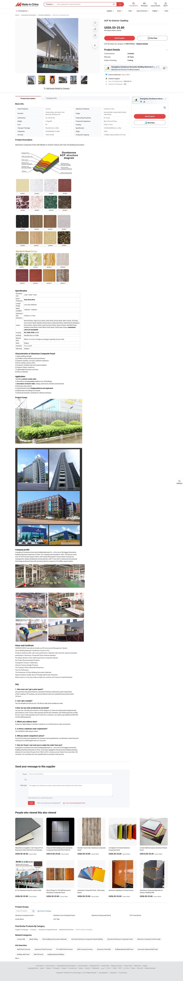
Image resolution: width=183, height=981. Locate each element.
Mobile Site (137, 966)
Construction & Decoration (28, 15)
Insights (145, 966)
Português (56, 968)
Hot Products (39, 966)
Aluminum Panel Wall (104, 949)
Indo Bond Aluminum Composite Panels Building (87, 939)
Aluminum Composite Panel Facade (148, 939)
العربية (103, 968)
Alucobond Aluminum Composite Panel (120, 939)
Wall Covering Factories (84, 949)
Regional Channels (116, 966)
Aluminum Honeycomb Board (101, 915)
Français (63, 968)
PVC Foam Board (135, 915)
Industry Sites (105, 966)
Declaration (113, 972)
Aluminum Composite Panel (61, 15)
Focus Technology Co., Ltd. (77, 972)
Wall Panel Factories (23, 949)
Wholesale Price (94, 966)
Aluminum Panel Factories (43, 949)
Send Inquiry (119, 38)
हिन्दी (120, 968)
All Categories (22, 11)
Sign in (165, 6)
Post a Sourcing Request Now (74, 803)
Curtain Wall (21, 939)
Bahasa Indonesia (150, 968)
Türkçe (133, 968)
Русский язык (73, 968)
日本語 (115, 968)
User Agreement (103, 972)
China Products (50, 966)
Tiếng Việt (140, 968)
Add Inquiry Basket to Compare (57, 88)
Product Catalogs (45, 911)
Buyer (119, 11)
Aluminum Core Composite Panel (64, 915)
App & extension (142, 11)
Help (129, 11)
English (42, 968)
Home (17, 15)
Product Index (128, 966)
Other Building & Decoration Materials (54, 939)
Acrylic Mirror (19, 919)
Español (48, 968)
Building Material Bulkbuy (56, 954)
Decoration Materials (44, 15)
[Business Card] (165, 107)
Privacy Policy (123, 972)
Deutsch (87, 968)
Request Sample (142, 44)
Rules (166, 11)
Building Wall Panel (23, 954)
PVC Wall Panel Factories (64, 949)
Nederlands (95, 968)
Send (31, 803)
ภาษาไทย (126, 968)
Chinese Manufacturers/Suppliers (66, 966)
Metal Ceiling (33, 939)
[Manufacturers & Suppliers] (26, 4)
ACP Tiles (56, 919)
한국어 (109, 968)
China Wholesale (83, 966)
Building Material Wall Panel (124, 949)
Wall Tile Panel (38, 954)
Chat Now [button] (153, 38)
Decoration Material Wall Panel (148, 949)
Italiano (81, 968)
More (17, 958)
